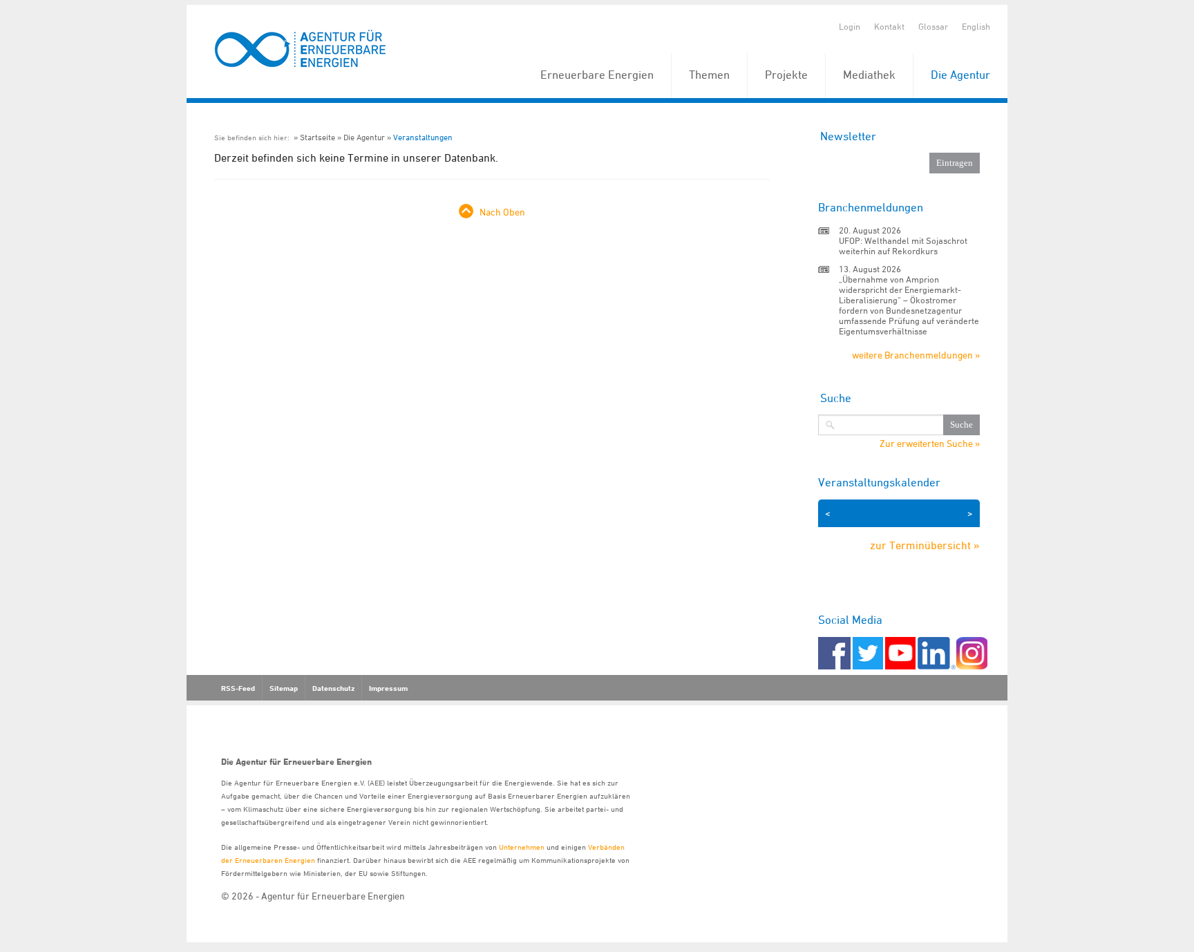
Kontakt (889, 26)
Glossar (933, 26)
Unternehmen (521, 846)
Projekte (786, 75)
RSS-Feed (238, 688)
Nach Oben (502, 212)
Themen (709, 75)
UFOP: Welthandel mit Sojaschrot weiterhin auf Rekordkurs (903, 245)
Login (849, 26)
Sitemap (283, 688)
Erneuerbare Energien (597, 75)
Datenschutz (333, 688)
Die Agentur (960, 75)
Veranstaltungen (423, 137)
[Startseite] (300, 49)
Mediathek (869, 75)
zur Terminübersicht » (925, 545)
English (976, 26)
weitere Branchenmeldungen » (916, 355)
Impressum (388, 688)
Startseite (317, 137)
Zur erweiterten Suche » (930, 443)
